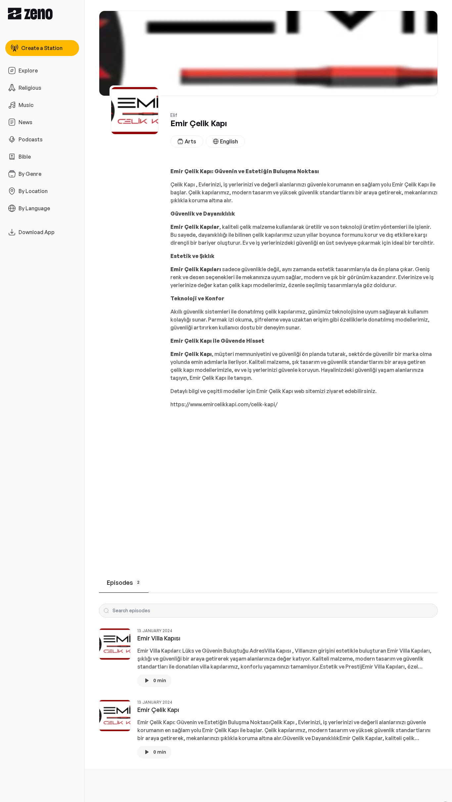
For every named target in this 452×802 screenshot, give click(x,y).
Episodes (123, 582)
